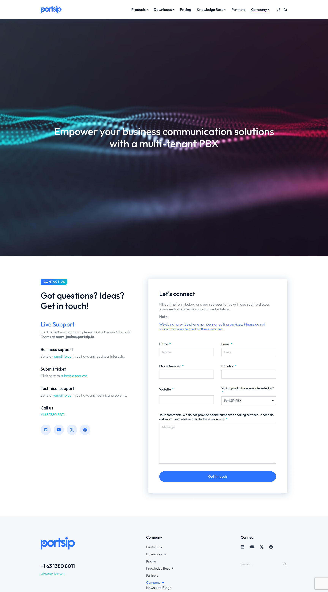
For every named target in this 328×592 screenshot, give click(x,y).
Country (227, 366)
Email (225, 344)
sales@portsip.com (53, 573)
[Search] (284, 564)
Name (164, 344)
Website (165, 389)
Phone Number (170, 366)
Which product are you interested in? (247, 388)
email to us (62, 356)
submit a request (74, 375)
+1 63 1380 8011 (52, 414)
